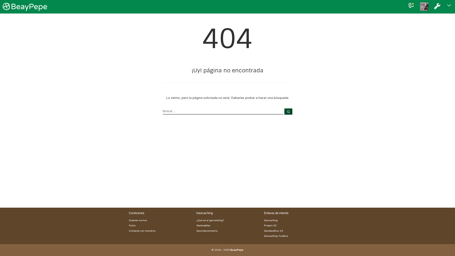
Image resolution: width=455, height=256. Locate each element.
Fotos (132, 225)
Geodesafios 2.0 (273, 231)
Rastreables (203, 225)
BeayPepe (237, 250)
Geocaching (271, 220)
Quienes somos (138, 220)
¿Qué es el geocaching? (210, 220)
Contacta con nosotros (142, 231)
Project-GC (270, 225)
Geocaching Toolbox (276, 236)
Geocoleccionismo (207, 231)
